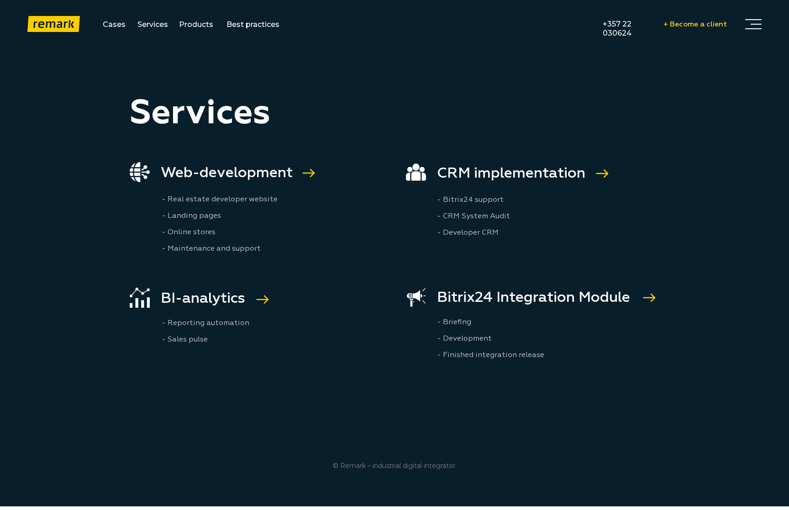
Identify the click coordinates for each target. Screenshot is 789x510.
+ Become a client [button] (695, 24)
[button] (753, 24)
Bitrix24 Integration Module (533, 297)
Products (196, 24)
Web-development (227, 173)
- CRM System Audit (473, 216)
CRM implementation (511, 173)
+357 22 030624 (617, 28)
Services (152, 24)
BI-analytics (203, 298)
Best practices (252, 24)
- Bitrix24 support (470, 200)
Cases (114, 24)
